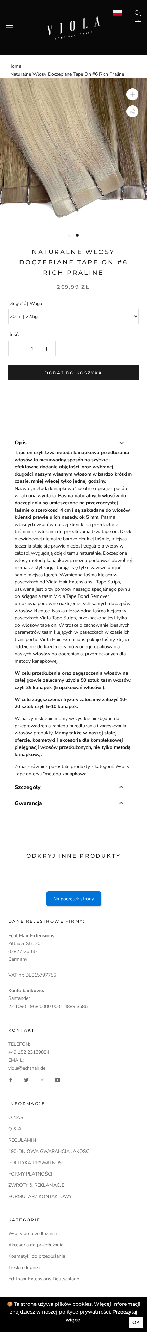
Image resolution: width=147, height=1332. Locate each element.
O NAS (15, 1117)
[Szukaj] (138, 12)
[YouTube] (57, 1080)
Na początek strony (73, 898)
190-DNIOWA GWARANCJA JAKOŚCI (49, 1151)
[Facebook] (10, 1080)
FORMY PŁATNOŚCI (30, 1174)
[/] (73, 19)
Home (14, 66)
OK (136, 1322)
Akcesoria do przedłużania (35, 1245)
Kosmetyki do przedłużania (36, 1256)
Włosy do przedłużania (32, 1233)
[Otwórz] (9, 27)
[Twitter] (26, 1080)
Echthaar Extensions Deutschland (43, 1279)
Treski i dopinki (24, 1267)
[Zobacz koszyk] (138, 23)
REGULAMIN (22, 1140)
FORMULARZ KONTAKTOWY (40, 1196)
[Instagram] (42, 1080)
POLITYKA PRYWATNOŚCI (37, 1162)
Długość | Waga (25, 303)
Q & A (15, 1129)
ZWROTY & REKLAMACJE (36, 1185)
